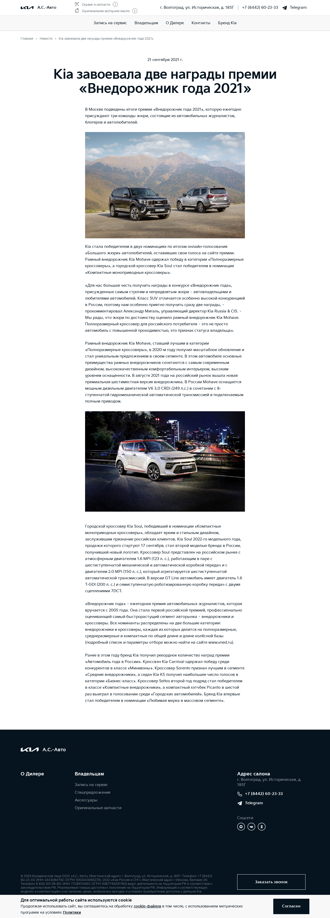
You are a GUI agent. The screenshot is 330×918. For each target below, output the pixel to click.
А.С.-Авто (46, 7)
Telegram (298, 7)
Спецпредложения (92, 792)
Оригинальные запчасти (98, 808)
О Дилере (32, 774)
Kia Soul (164, 266)
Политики (72, 912)
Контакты (201, 23)
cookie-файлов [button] (147, 906)
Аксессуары (86, 800)
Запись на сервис (110, 23)
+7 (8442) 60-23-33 (260, 7)
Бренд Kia (227, 23)
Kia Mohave (140, 259)
